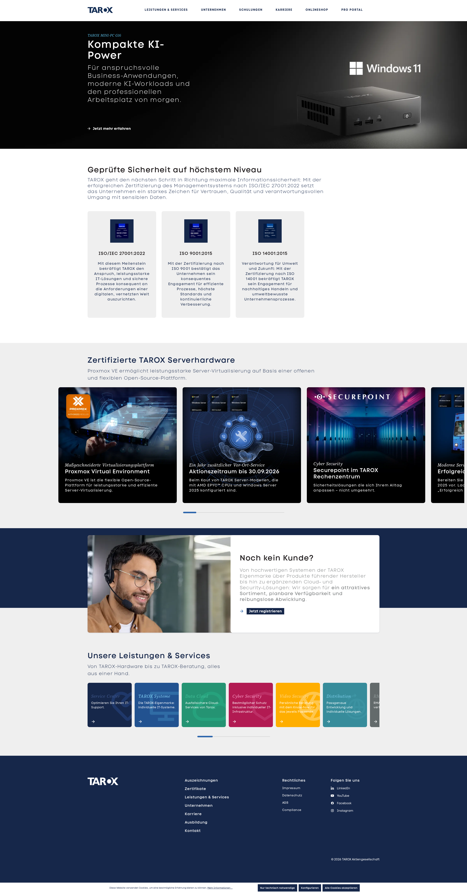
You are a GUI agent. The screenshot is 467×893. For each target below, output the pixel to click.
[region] (233, 272)
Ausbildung (196, 822)
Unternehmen (199, 805)
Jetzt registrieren (265, 611)
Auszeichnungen (201, 780)
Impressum (291, 788)
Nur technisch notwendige (277, 888)
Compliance (291, 810)
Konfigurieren (310, 888)
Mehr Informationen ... (220, 887)
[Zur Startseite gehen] (100, 10)
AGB (285, 803)
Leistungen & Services (207, 797)
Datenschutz (292, 795)
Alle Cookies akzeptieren (341, 888)
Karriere (193, 814)
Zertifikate (195, 788)
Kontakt (193, 830)
